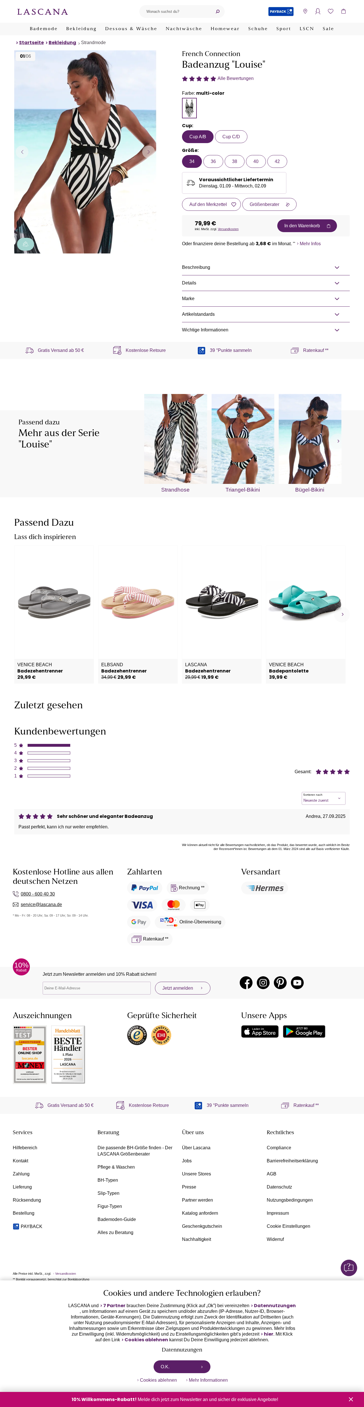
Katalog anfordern (200, 1213)
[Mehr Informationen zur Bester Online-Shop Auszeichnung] (30, 1054)
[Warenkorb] (343, 11)
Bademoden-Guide (117, 1219)
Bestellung (23, 1213)
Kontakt (20, 1160)
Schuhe (258, 29)
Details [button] (189, 282)
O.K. (165, 1366)
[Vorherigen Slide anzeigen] (22, 151)
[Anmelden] (317, 11)
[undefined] (338, 441)
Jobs (187, 1160)
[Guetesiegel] (161, 1035)
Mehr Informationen (208, 1380)
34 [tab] (192, 161)
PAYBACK (31, 1226)
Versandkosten (228, 229)
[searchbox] (174, 11)
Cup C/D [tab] (231, 136)
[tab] (189, 108)
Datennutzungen (275, 1306)
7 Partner (114, 1306)
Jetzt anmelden (177, 988)
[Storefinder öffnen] (305, 11)
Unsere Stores (196, 1173)
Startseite (31, 42)
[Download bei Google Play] (304, 1031)
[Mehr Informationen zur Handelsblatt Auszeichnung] (68, 1055)
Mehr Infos (310, 243)
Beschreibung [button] (196, 267)
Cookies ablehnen (146, 1340)
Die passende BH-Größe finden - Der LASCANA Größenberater (135, 1150)
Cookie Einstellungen (288, 1226)
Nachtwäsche (184, 29)
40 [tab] (255, 161)
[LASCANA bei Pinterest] (280, 982)
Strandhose (175, 490)
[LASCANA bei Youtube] (297, 982)
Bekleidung (81, 29)
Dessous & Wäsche (131, 29)
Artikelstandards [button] (198, 314)
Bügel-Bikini (309, 490)
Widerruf (275, 1239)
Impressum (278, 1213)
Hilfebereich (25, 1147)
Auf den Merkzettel (208, 204)
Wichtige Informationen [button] (205, 329)
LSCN (307, 29)
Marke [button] (188, 298)
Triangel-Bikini (243, 490)
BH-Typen (108, 1180)
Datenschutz (279, 1187)
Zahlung (21, 1173)
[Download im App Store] (260, 1031)
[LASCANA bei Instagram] (263, 982)
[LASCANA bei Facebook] (246, 982)
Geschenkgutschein (202, 1226)
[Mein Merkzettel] (330, 11)
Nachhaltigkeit (196, 1239)
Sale (328, 29)
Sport (283, 29)
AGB (271, 1173)
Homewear (225, 29)
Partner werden (197, 1200)
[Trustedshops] (137, 1035)
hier (268, 1334)
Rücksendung (27, 1200)
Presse (189, 1187)
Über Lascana (196, 1147)
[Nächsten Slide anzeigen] (148, 151)
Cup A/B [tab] (197, 136)
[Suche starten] (217, 11)
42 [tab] (277, 161)
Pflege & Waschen (116, 1167)
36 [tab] (213, 161)
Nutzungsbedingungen (290, 1200)
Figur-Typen (110, 1206)
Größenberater (264, 204)
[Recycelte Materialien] (25, 244)
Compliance (279, 1147)
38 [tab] (234, 161)
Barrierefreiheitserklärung (292, 1160)
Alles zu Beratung (115, 1232)
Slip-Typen (108, 1193)
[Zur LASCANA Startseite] (42, 11)
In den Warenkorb (302, 225)
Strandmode (93, 42)
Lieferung (22, 1187)
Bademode (44, 29)
